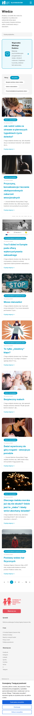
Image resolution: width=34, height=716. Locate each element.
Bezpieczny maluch (14, 399)
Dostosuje (17, 707)
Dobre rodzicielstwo (11, 86)
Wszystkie (15, 77)
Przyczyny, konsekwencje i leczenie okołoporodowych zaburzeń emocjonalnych (16, 190)
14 (26, 582)
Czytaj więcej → (9, 149)
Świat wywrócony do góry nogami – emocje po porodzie (17, 450)
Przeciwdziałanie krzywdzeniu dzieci (16, 91)
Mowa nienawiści (13, 302)
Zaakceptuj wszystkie (17, 702)
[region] (17, 698)
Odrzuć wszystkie (17, 712)
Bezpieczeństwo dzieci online (14, 82)
